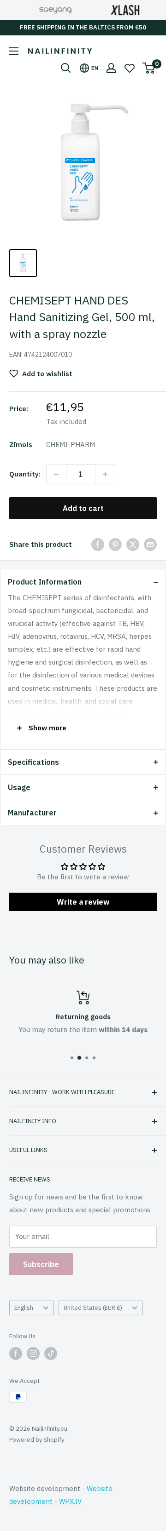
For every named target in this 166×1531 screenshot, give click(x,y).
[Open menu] (13, 51)
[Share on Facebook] (97, 544)
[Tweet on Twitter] (132, 544)
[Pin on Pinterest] (115, 544)
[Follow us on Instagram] (33, 1353)
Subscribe (41, 1264)
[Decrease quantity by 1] (56, 474)
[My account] (111, 68)
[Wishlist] (129, 68)
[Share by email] (150, 544)
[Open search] (66, 68)
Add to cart (83, 508)
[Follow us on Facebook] (15, 1353)
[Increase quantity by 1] (105, 474)
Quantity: (25, 474)
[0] (149, 68)
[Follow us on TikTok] (50, 1353)
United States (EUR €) (93, 1308)
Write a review (83, 901)
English (23, 1308)
